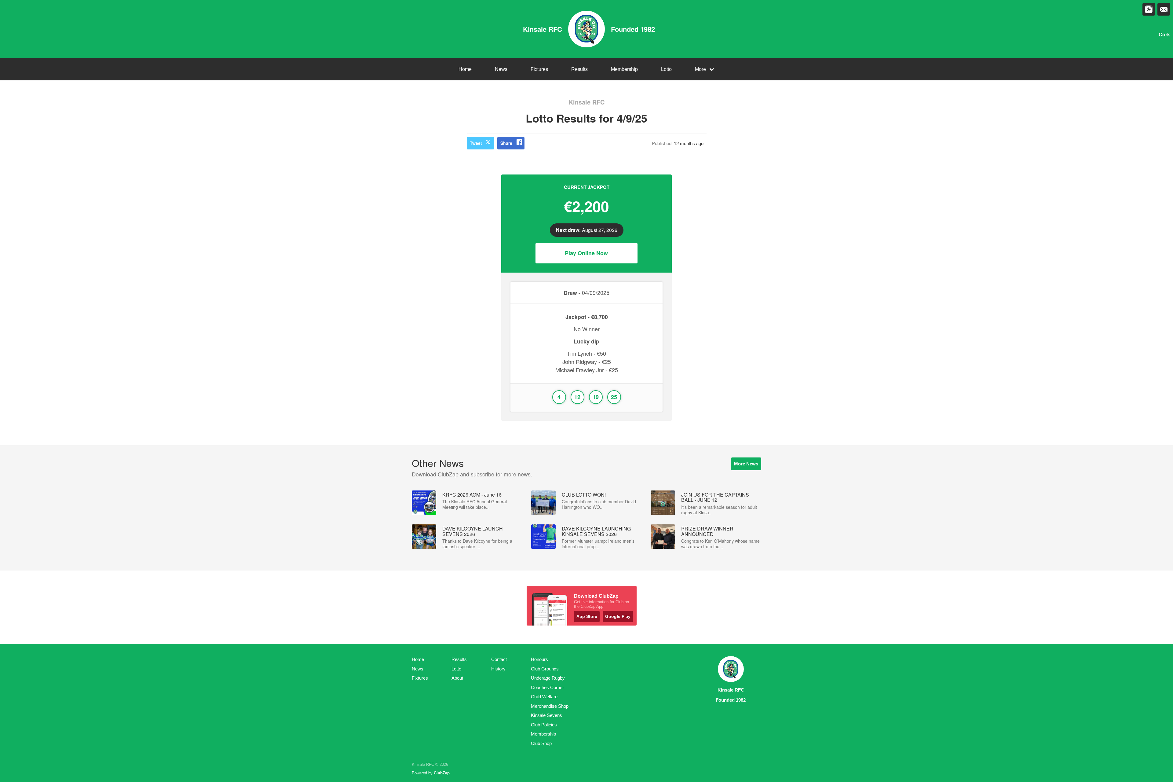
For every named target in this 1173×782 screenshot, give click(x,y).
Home (465, 69)
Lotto (666, 69)
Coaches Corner (547, 687)
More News (746, 463)
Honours (539, 659)
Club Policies (544, 724)
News (501, 69)
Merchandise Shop (549, 706)
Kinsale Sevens (546, 715)
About (457, 678)
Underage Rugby (548, 678)
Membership (624, 69)
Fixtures (539, 69)
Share (506, 143)
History (498, 668)
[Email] (1163, 9)
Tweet (476, 143)
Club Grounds (545, 668)
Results (579, 69)
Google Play (617, 616)
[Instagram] (1148, 9)
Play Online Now (586, 253)
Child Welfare (544, 696)
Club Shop (541, 743)
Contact (499, 659)
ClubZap (442, 773)
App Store (586, 616)
